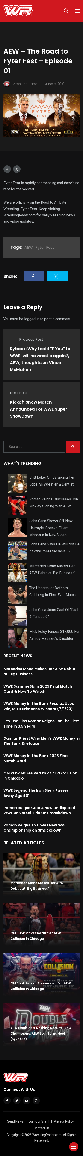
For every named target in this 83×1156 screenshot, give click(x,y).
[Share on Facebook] (7, 169)
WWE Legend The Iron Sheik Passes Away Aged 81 (36, 793)
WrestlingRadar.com (19, 215)
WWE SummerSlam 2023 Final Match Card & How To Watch (37, 689)
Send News (15, 1121)
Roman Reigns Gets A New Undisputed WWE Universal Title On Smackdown (39, 810)
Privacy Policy (64, 1121)
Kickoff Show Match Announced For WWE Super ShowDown (38, 409)
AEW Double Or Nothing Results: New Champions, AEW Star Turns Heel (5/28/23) (40, 1033)
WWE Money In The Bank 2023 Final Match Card (35, 758)
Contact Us (42, 1128)
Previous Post (31, 339)
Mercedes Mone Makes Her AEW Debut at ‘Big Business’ (39, 671)
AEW (28, 247)
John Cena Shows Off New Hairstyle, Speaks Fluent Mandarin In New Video (51, 528)
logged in (31, 319)
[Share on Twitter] (17, 169)
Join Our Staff (38, 1121)
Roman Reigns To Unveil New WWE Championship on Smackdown (35, 828)
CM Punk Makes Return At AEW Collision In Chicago (40, 776)
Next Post (18, 392)
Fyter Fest (45, 247)
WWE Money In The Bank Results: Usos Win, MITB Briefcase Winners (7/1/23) (38, 706)
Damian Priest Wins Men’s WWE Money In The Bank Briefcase (41, 741)
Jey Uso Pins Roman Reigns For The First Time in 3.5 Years (41, 723)
